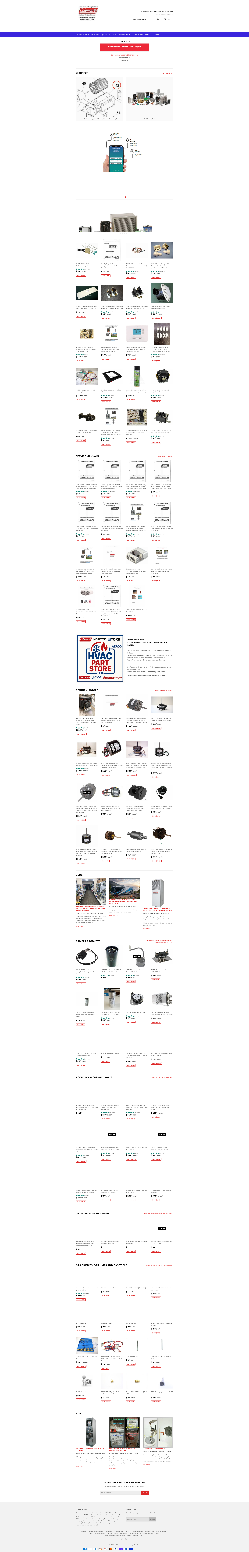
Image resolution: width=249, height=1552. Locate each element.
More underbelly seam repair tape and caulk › (158, 1211)
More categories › (167, 73)
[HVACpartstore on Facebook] (122, 1537)
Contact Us (108, 1529)
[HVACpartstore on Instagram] (126, 1537)
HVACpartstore (119, 1542)
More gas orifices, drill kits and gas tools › (159, 1263)
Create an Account (167, 14)
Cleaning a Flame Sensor (154, 1446)
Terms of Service (161, 1529)
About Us (127, 1529)
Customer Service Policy (95, 1529)
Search (83, 1529)
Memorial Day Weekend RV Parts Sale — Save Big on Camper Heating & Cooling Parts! (91, 906)
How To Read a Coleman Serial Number (118, 1533)
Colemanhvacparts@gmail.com (124, 55)
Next (169, 162)
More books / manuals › (165, 453)
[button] (80, 266)
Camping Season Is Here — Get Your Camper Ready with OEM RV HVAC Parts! (123, 899)
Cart (169, 19)
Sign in (158, 14)
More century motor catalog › (163, 687)
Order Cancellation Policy (97, 1531)
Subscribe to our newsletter (124, 1480)
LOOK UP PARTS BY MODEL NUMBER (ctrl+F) (92, 35)
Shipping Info (118, 1529)
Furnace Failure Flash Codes (149, 1531)
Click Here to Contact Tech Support (124, 47)
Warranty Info (149, 1529)
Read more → (80, 923)
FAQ (141, 1533)
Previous (80, 162)
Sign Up (145, 1490)
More (156, 35)
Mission (135, 1533)
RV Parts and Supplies (142, 35)
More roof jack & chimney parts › (162, 1075)
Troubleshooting (137, 1529)
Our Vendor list (134, 1531)
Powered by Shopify (131, 1542)
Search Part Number (121, 35)
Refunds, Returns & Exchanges (117, 1531)
